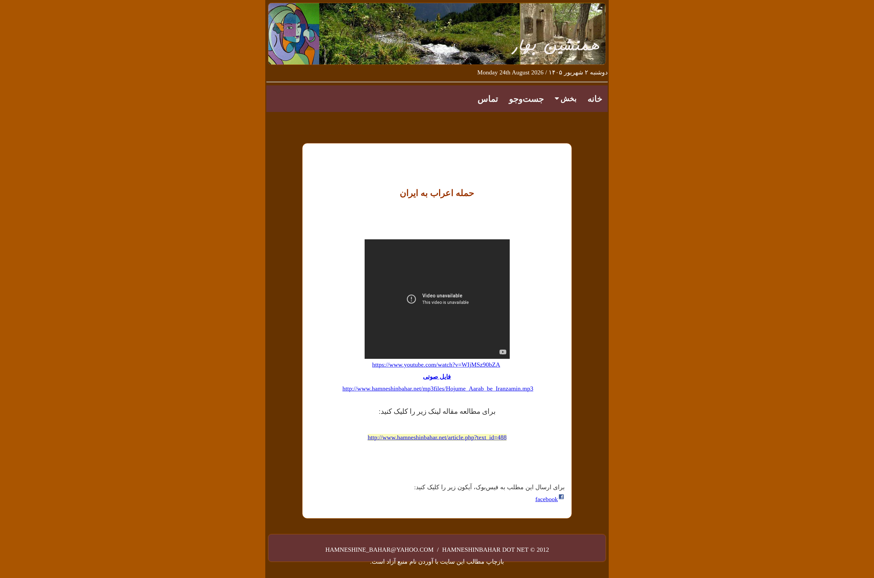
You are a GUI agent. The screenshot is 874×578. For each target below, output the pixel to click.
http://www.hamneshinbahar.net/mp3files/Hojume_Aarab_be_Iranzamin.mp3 (437, 388)
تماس (488, 98)
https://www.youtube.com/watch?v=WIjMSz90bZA (436, 364)
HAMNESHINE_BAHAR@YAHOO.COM (380, 549)
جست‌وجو (526, 98)
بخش (568, 99)
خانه (595, 98)
